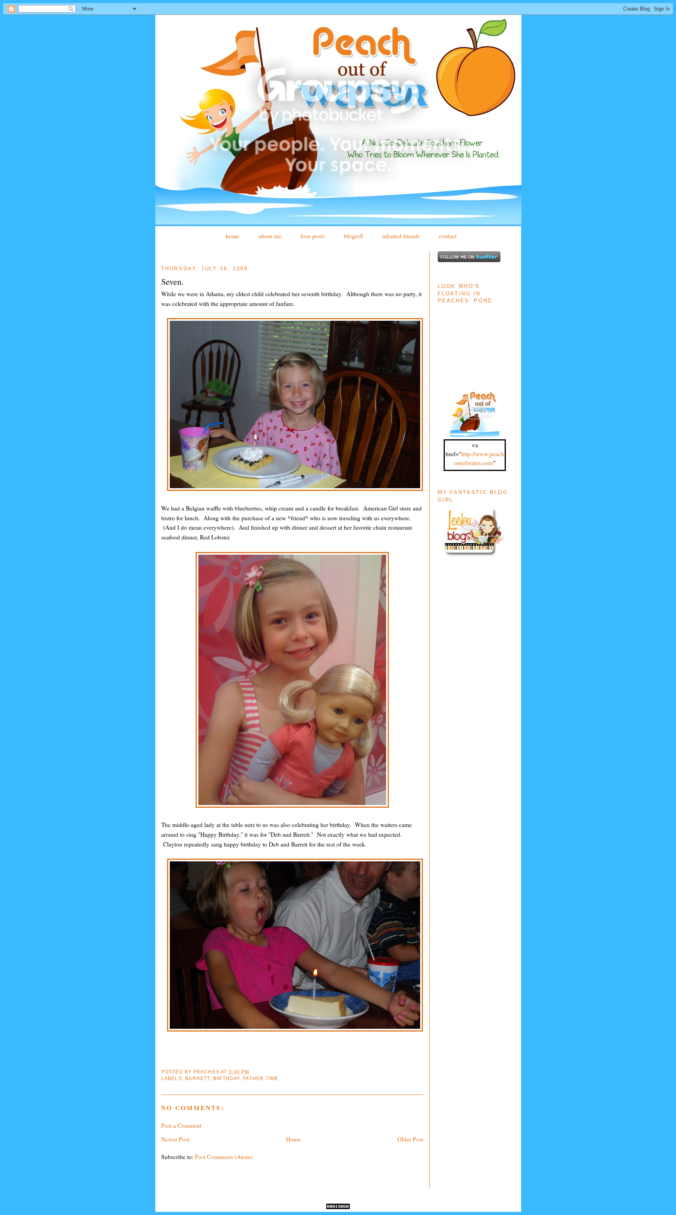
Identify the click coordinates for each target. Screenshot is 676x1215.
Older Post (410, 1139)
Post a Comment (181, 1125)
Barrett (197, 1078)
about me (270, 236)
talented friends (401, 236)
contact (448, 236)
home (232, 236)
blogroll (353, 236)
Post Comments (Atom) (223, 1157)
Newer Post (175, 1139)
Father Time (260, 1078)
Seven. (172, 281)
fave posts (312, 236)
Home (293, 1139)
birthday (226, 1078)
